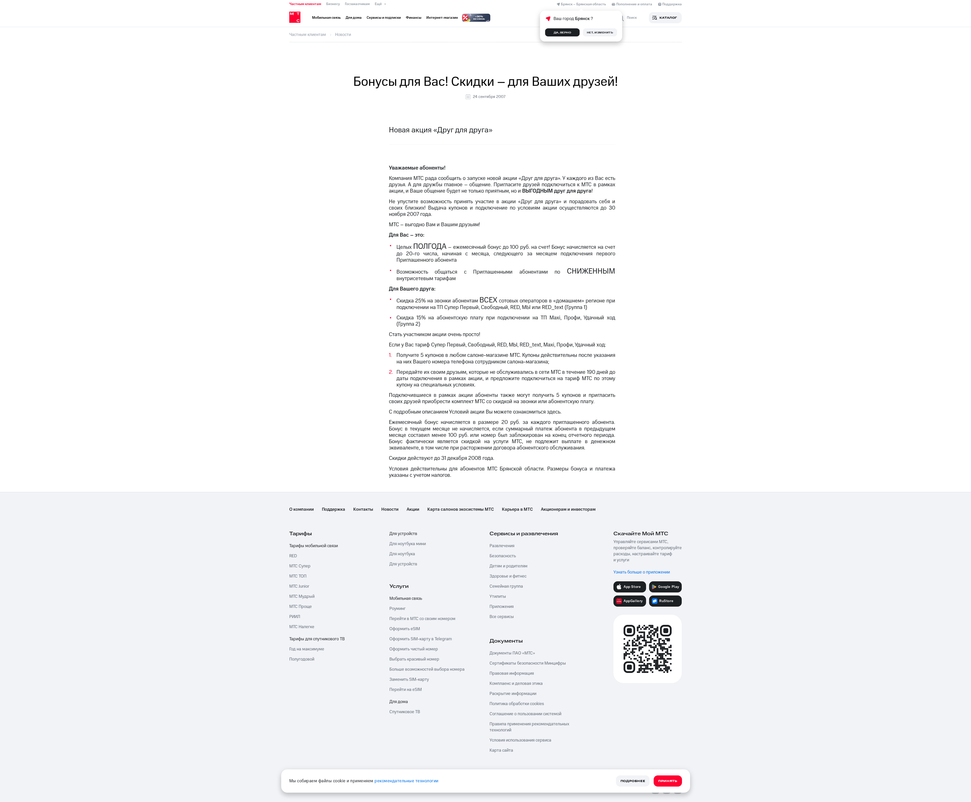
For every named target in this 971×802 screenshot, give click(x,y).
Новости (390, 509)
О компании (301, 509)
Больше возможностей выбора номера (427, 669)
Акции (413, 509)
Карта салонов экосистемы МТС (460, 509)
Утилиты (498, 596)
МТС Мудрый (302, 596)
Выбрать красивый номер (414, 659)
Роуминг (397, 609)
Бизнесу (333, 4)
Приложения (502, 607)
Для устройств (403, 534)
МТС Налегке (301, 627)
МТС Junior (299, 586)
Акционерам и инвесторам (568, 509)
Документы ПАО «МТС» (512, 653)
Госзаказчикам (357, 4)
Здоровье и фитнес (508, 576)
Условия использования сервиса (520, 740)
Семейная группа (506, 586)
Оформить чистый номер (413, 649)
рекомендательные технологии (406, 781)
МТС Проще (300, 607)
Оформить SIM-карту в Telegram (420, 639)
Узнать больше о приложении (641, 572)
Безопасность (503, 556)
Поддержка (333, 509)
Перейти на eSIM (405, 690)
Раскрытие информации (513, 694)
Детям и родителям (508, 566)
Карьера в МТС (517, 509)
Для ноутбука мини (407, 544)
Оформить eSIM (404, 629)
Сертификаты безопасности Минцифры (528, 663)
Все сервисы (502, 617)
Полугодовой (301, 659)
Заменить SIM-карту (409, 679)
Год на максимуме (306, 649)
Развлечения (502, 546)
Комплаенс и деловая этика (516, 684)
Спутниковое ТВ (404, 712)
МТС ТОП (297, 576)
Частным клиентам (305, 4)
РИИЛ (294, 617)
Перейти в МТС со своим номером (422, 619)
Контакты (363, 509)
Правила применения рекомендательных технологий (529, 727)
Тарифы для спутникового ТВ (317, 639)
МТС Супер (300, 566)
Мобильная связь (405, 598)
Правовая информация (512, 673)
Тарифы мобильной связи (313, 546)
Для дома (398, 702)
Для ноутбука (402, 554)
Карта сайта (501, 750)
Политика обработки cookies (517, 704)
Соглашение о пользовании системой (525, 714)
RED (293, 556)
